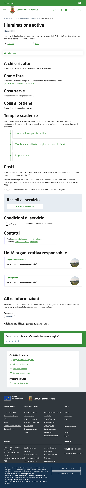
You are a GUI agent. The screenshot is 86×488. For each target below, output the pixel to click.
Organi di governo (10, 412)
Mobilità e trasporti (30, 419)
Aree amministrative (11, 416)
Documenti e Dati (9, 429)
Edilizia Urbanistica (30, 412)
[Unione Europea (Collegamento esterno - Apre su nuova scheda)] (14, 399)
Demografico (12, 277)
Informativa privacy (50, 454)
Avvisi (66, 419)
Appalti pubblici (49, 425)
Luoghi (66, 432)
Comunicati (68, 416)
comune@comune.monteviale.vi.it (15, 458)
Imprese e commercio (51, 435)
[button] (9, 3)
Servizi (13, 18)
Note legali (47, 458)
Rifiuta (68, 468)
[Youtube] (65, 9)
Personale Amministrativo (12, 425)
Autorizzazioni (28, 425)
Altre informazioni (10, 53)
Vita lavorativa (29, 416)
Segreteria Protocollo (16, 259)
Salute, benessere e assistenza (27, 18)
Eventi (66, 436)
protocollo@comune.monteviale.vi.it (19, 83)
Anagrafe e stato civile (31, 422)
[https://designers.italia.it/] (73, 449)
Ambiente (47, 416)
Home (6, 18)
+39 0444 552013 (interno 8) (26, 242)
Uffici (6, 419)
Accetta (67, 473)
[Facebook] (60, 9)
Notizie (66, 412)
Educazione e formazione (52, 412)
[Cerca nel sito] (79, 9)
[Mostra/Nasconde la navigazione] (4, 9)
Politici (6, 422)
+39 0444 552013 (12, 452)
